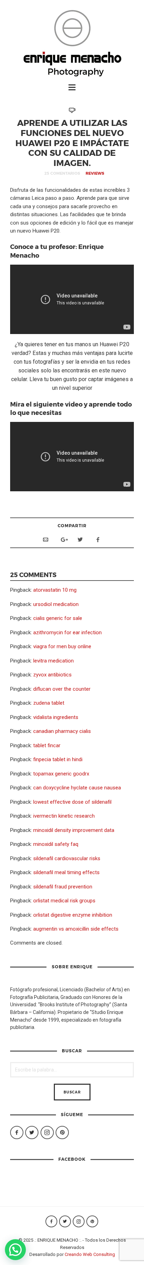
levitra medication (53, 661)
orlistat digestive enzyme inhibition (72, 915)
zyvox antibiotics (52, 675)
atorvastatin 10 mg (55, 590)
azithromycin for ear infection (67, 632)
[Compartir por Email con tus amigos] (45, 539)
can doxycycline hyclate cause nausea (77, 788)
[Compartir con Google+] (63, 539)
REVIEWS (95, 173)
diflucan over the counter (62, 689)
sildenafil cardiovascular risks (66, 858)
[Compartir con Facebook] (97, 539)
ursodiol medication (56, 604)
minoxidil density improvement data (73, 830)
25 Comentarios (62, 173)
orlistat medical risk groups (64, 900)
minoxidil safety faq (55, 844)
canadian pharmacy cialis (62, 731)
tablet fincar (46, 745)
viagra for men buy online (62, 646)
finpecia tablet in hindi (57, 759)
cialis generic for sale (57, 618)
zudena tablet (48, 703)
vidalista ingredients (55, 717)
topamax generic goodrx (61, 774)
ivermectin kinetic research (64, 816)
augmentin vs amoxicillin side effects (75, 929)
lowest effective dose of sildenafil (72, 802)
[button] (15, 1249)
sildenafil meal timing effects (66, 872)
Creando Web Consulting (90, 1254)
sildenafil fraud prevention (62, 887)
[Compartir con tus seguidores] (80, 539)
